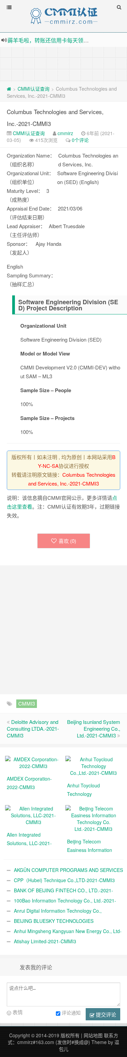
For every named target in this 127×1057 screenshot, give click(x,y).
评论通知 (71, 1012)
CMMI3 (26, 703)
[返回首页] (9, 88)
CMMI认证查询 (33, 88)
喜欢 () (67, 540)
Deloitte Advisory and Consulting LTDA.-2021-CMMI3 (33, 728)
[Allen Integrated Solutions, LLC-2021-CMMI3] (33, 814)
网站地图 (93, 1035)
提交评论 (105, 1014)
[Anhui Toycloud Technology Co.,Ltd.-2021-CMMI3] (94, 765)
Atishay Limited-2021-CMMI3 (45, 941)
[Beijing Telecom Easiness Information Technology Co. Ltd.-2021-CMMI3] (94, 818)
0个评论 (80, 139)
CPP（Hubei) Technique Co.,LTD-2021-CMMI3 (64, 880)
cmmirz (65, 133)
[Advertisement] (63, 64)
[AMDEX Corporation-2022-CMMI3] (33, 762)
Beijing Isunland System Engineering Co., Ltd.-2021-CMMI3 (93, 728)
